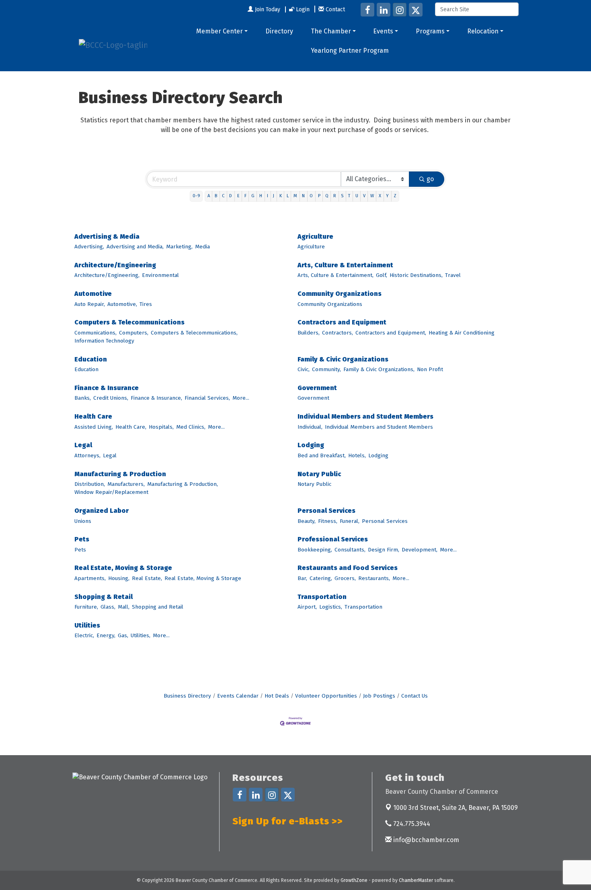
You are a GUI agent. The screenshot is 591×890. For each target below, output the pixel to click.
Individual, (310, 426)
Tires (146, 304)
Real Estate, (147, 578)
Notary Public (319, 474)
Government (317, 388)
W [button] (372, 195)
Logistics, (330, 606)
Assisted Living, (93, 426)
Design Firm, (383, 549)
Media (202, 246)
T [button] (349, 195)
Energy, (105, 635)
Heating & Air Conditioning (462, 332)
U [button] (356, 195)
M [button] (295, 195)
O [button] (311, 195)
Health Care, (130, 426)
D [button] (230, 195)
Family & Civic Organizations (343, 359)
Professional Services (333, 539)
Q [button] (326, 195)
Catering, (321, 578)
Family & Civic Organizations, (379, 369)
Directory (279, 31)
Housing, (118, 578)
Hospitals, (161, 426)
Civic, (304, 369)
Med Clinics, (190, 426)
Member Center (219, 31)
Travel (453, 275)
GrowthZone (354, 880)
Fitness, (327, 521)
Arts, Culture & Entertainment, (335, 275)
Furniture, (86, 606)
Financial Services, (207, 397)
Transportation (322, 597)
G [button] (252, 195)
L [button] (288, 195)
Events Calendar (238, 695)
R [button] (334, 195)
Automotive (93, 293)
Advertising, (89, 246)
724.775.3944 (411, 824)
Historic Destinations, (416, 275)
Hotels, (357, 455)
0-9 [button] (196, 195)
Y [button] (387, 195)
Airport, (307, 606)
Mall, (123, 606)
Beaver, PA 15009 (455, 808)
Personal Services (326, 510)
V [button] (364, 195)
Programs (430, 31)
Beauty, (307, 521)
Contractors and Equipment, (390, 332)
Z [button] (395, 195)
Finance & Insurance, (156, 397)
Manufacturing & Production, (182, 484)
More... (240, 397)
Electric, (84, 635)
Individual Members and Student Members (365, 416)
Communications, (95, 332)
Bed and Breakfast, (322, 455)
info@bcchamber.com (425, 840)
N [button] (303, 195)
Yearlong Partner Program (350, 50)
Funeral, (349, 521)
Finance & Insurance (106, 388)
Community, (326, 369)
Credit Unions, (110, 397)
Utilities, (140, 635)
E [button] (238, 195)
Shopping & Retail (103, 597)
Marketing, (179, 246)
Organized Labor (101, 510)
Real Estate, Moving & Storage (123, 568)
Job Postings (379, 695)
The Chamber (331, 31)
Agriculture (315, 236)
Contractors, (337, 332)
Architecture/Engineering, (107, 275)
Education (90, 359)
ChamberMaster (416, 880)
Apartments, (90, 578)
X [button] (380, 195)
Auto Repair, (89, 304)
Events (383, 31)
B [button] (216, 195)
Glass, (108, 606)
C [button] (223, 195)
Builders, (309, 332)
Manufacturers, (126, 484)
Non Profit (430, 369)
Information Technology (104, 340)
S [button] (342, 195)
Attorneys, (87, 455)
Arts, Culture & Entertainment (345, 265)
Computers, (133, 332)
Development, (419, 549)
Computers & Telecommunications (129, 322)
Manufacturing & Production (120, 474)
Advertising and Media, (135, 246)
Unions (82, 521)
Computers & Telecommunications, (194, 332)
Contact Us (414, 695)
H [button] (260, 195)
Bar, (302, 578)
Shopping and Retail (157, 606)
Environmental (160, 275)
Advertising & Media (107, 236)
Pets (81, 539)
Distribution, (89, 484)
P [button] (319, 195)
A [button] (208, 195)
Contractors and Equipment (342, 322)
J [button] (273, 195)
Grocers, (345, 578)
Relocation (483, 31)
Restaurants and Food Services (348, 568)
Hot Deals (277, 695)
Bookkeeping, (315, 549)
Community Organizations (340, 293)
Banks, (82, 397)
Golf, (381, 275)
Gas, (123, 635)
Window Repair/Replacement (111, 492)
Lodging (311, 445)
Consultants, (349, 549)
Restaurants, (374, 578)
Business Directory (187, 695)
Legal (83, 445)
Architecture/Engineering (115, 265)
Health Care (93, 416)
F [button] (245, 195)
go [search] (430, 179)
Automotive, (122, 304)
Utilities (87, 625)
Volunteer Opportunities (326, 695)
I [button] (267, 195)
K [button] (280, 195)
